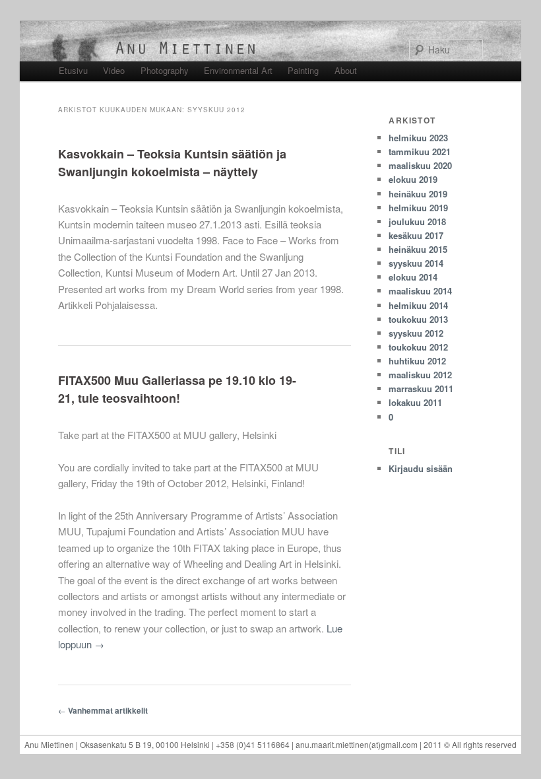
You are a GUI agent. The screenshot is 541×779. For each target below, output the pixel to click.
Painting (303, 70)
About (345, 70)
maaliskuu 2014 (420, 291)
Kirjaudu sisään (421, 468)
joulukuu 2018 (417, 221)
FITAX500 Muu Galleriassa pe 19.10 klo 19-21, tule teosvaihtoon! (177, 389)
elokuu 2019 (413, 179)
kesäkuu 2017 (416, 235)
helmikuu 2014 (418, 305)
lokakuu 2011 (415, 402)
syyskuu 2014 (416, 263)
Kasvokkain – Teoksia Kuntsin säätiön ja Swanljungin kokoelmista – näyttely (172, 162)
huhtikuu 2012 (417, 361)
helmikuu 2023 (418, 137)
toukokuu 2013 (418, 319)
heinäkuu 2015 (418, 249)
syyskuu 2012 (416, 333)
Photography (165, 70)
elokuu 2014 (413, 277)
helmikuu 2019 (418, 207)
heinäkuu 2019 (418, 193)
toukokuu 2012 (418, 347)
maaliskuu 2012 (420, 374)
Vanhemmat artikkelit (103, 710)
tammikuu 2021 (420, 151)
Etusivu (73, 70)
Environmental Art (238, 70)
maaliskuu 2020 (420, 165)
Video (114, 70)
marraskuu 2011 (421, 388)
